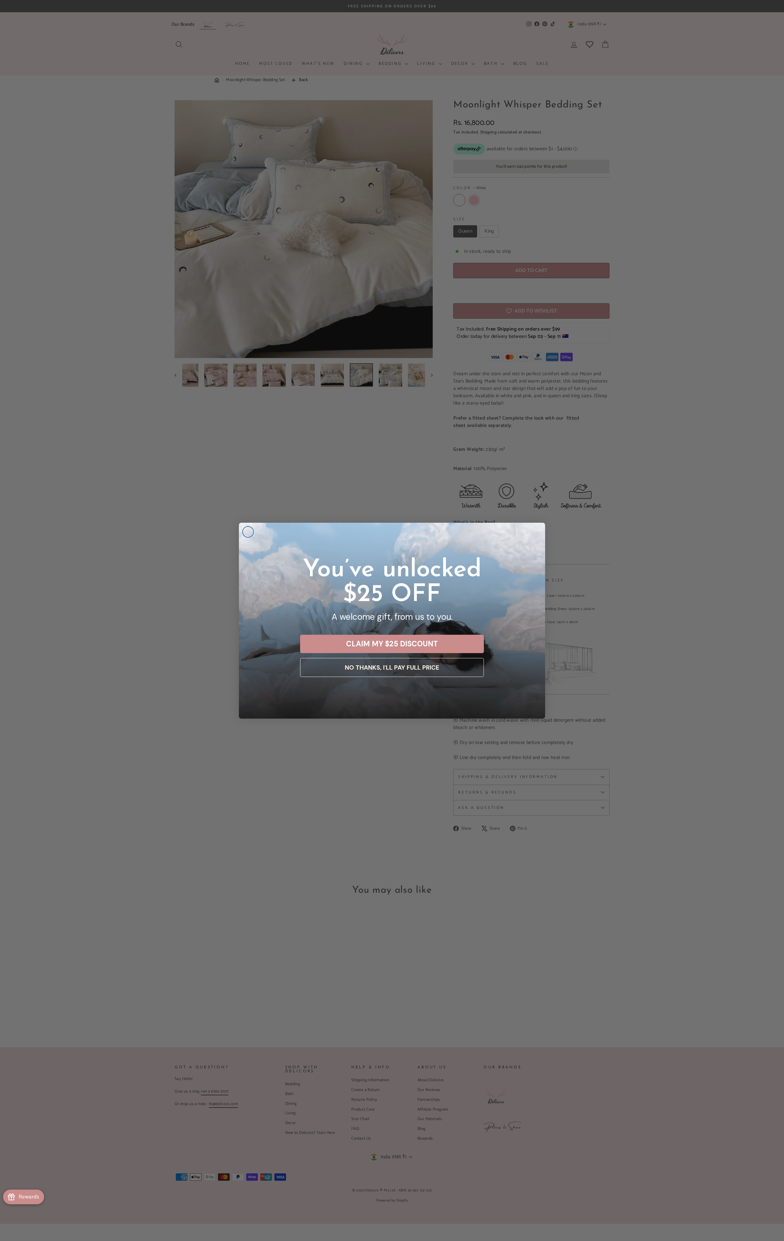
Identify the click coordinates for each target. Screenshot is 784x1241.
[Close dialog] (248, 531)
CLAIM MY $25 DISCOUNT (392, 644)
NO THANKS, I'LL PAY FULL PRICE (392, 667)
